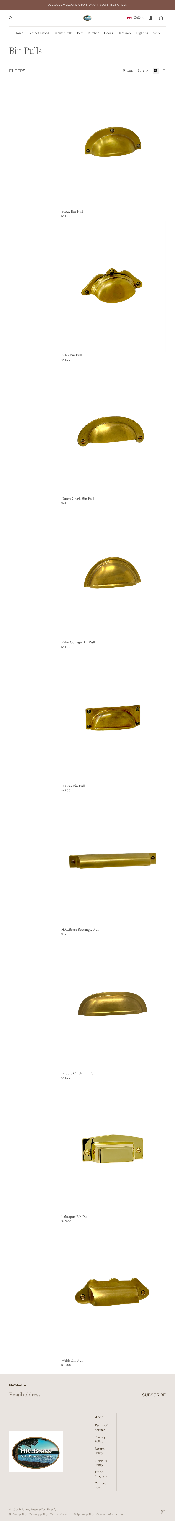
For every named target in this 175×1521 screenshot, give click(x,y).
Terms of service (60, 1514)
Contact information (109, 1514)
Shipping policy (84, 1514)
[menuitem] (157, 33)
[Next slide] (159, 143)
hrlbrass (24, 1509)
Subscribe (154, 1394)
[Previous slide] (68, 143)
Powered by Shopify (43, 1509)
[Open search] (10, 18)
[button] (143, 71)
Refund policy (18, 1514)
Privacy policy (38, 1514)
